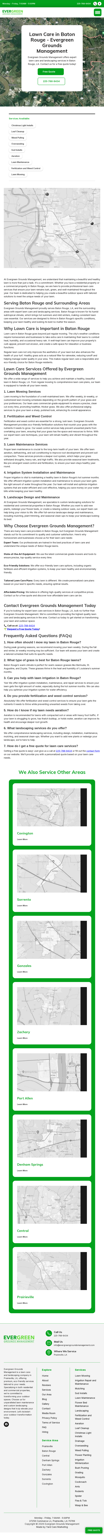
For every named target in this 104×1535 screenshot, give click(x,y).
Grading (79, 1472)
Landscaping (82, 1410)
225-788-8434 (84, 4)
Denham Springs (50, 1460)
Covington (47, 1483)
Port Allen (47, 1465)
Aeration (79, 1423)
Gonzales (47, 1474)
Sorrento (46, 1479)
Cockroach (80, 1482)
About (45, 1380)
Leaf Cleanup (82, 1428)
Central (45, 1455)
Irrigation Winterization (82, 1461)
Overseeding (81, 1445)
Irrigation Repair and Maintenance (85, 1382)
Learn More (22, 839)
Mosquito (80, 1477)
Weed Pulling (82, 1450)
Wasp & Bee (81, 1505)
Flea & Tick (81, 1500)
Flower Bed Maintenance (82, 1404)
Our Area (46, 1394)
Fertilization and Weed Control (83, 1417)
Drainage (79, 1441)
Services (46, 1389)
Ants (77, 1486)
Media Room (48, 1413)
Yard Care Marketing (57, 1527)
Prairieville (47, 1446)
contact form (93, 751)
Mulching (80, 1388)
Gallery (45, 1404)
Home (45, 1375)
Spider (78, 1496)
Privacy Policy (49, 1418)
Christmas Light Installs (83, 1435)
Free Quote (49, 71)
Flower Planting (83, 1455)
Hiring (45, 1432)
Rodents (79, 1491)
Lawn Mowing (82, 1375)
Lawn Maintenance (85, 1398)
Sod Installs (81, 1393)
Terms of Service (51, 1422)
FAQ (44, 1427)
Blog (44, 1399)
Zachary (46, 1469)
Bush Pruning (82, 1467)
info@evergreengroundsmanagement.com (74, 1345)
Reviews (46, 1385)
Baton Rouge (49, 1451)
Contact (46, 1408)
